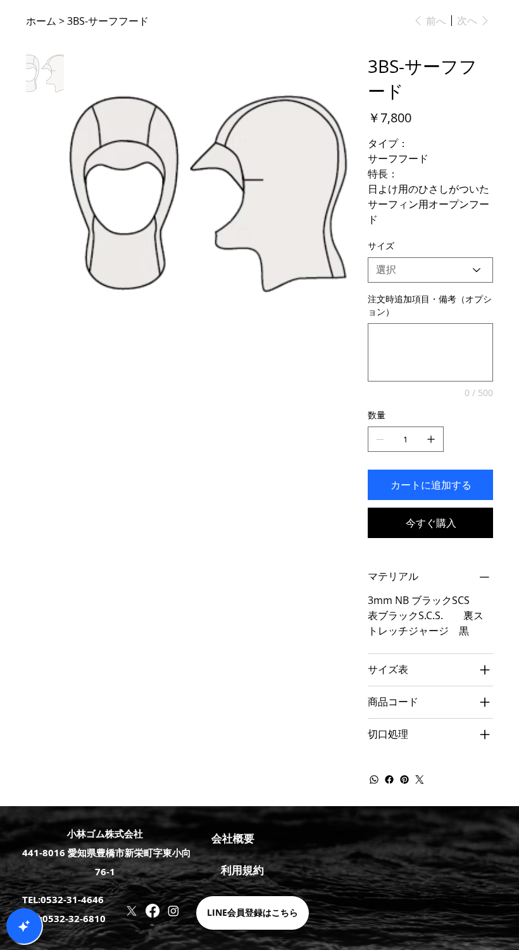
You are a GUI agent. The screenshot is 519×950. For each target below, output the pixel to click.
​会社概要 (232, 838)
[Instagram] (173, 911)
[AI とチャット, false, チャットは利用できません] (24, 926)
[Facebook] (389, 779)
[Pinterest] (404, 779)
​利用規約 (242, 870)
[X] (132, 911)
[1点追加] (431, 439)
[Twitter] (419, 779)
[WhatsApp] (374, 779)
